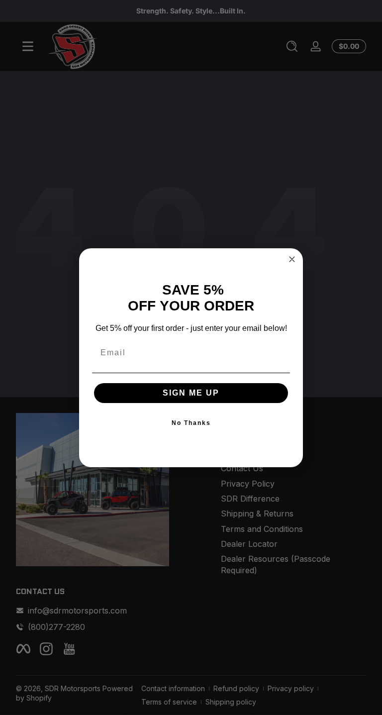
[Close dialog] (292, 259)
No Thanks (191, 422)
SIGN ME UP (191, 393)
